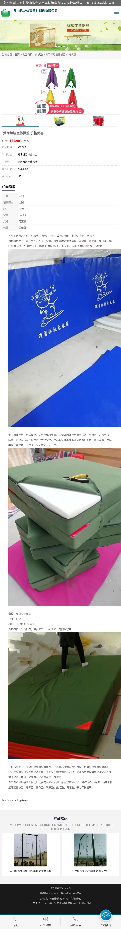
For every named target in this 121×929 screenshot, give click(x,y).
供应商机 (27, 54)
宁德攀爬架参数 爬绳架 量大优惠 (30, 871)
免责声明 (62, 903)
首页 (17, 54)
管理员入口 (73, 903)
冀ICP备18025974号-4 (71, 893)
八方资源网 (49, 903)
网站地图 (86, 903)
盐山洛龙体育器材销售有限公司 (54, 898)
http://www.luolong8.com (15, 800)
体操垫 (39, 54)
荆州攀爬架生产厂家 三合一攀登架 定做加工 (90, 871)
